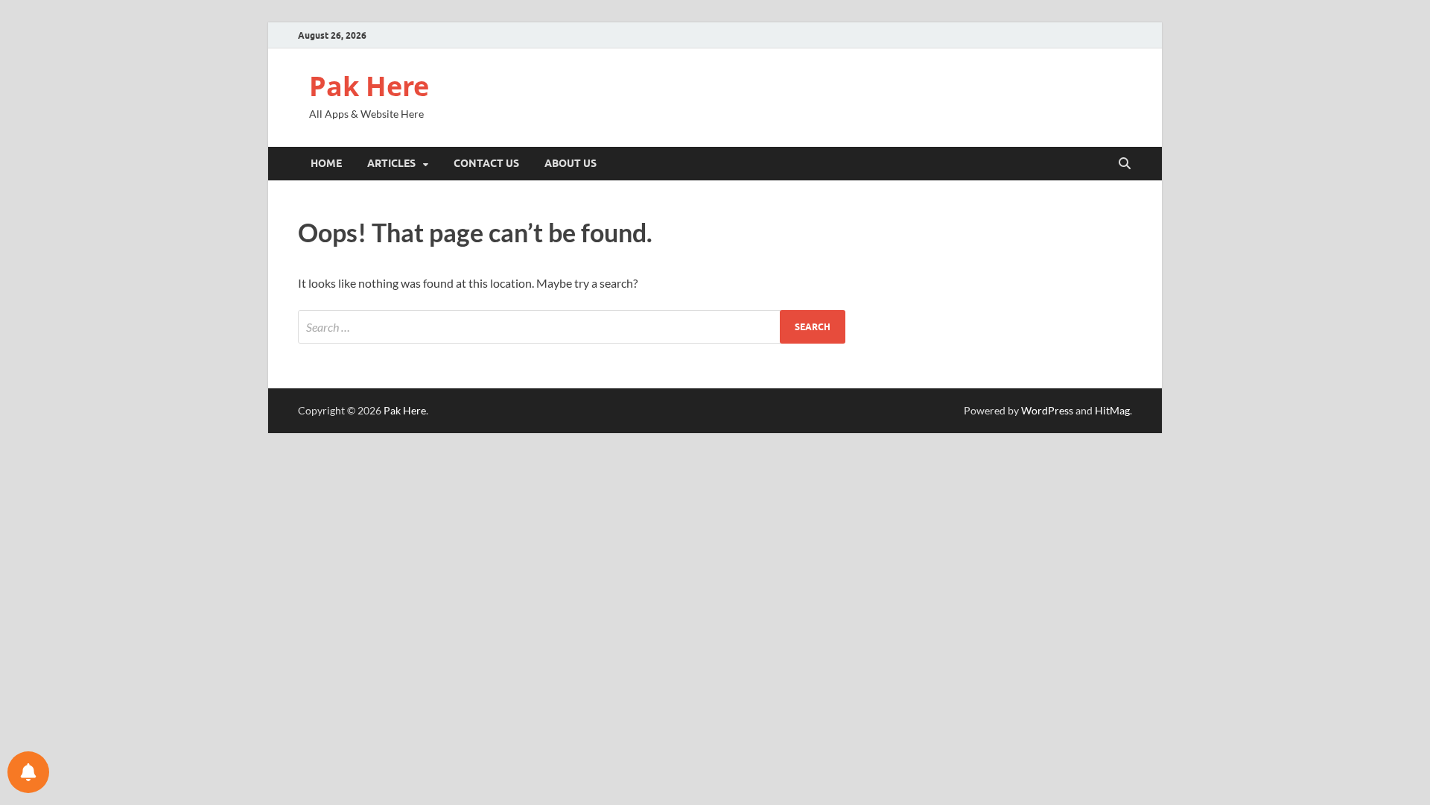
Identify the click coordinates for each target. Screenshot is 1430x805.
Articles (391, 163)
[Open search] (1124, 164)
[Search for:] (571, 327)
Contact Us (486, 163)
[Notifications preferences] (28, 772)
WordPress (1047, 410)
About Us (570, 163)
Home (326, 163)
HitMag (1112, 410)
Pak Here (369, 86)
